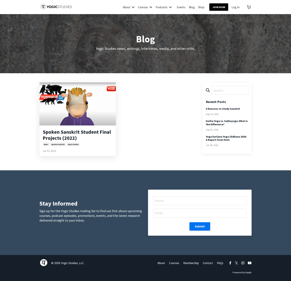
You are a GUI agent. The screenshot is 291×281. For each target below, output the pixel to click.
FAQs (220, 263)
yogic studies (73, 144)
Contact (208, 263)
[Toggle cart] (249, 7)
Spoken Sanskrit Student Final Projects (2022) (77, 135)
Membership (191, 263)
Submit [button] (200, 226)
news (46, 144)
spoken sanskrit (58, 144)
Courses (174, 263)
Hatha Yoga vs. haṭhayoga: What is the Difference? (227, 122)
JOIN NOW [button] (218, 7)
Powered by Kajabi (242, 272)
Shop (201, 7)
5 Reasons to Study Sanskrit (223, 108)
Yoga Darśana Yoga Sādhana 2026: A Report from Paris (226, 138)
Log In (235, 7)
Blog (192, 7)
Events (181, 7)
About (161, 263)
